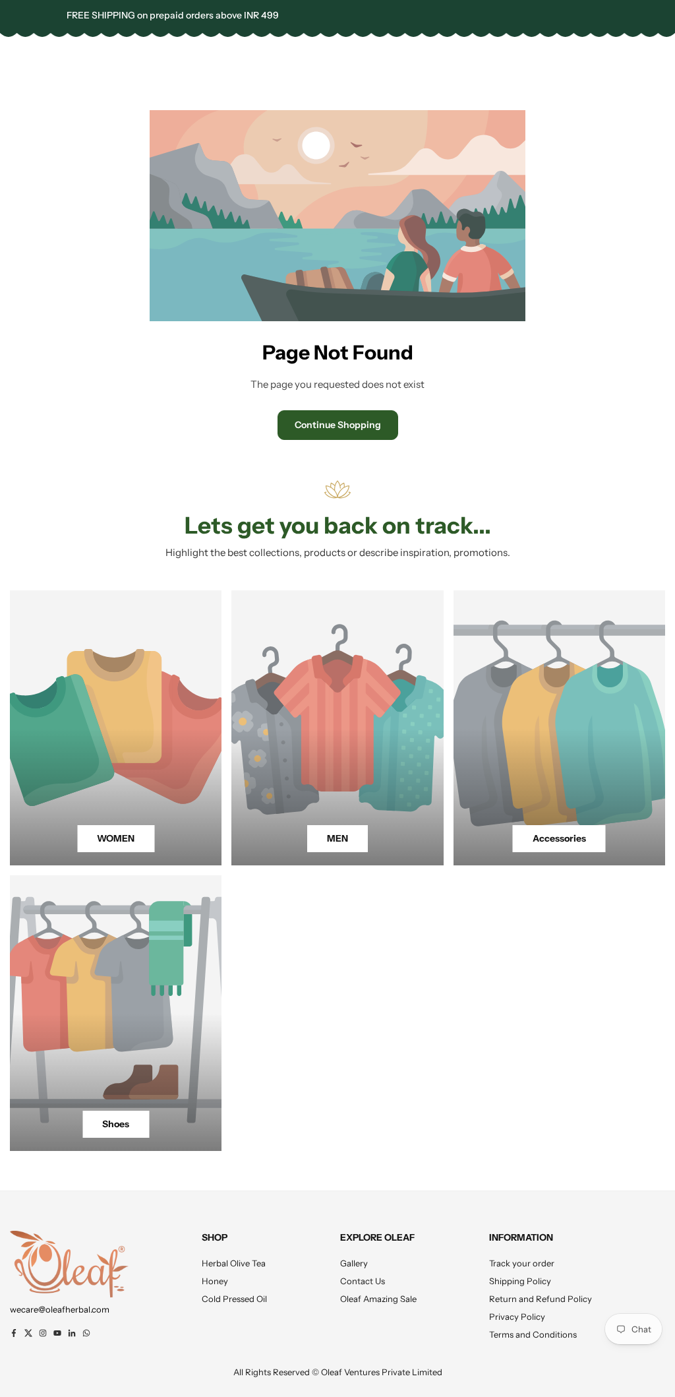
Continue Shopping (338, 425)
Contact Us (362, 1281)
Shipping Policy (520, 1281)
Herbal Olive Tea (234, 1263)
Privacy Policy (517, 1316)
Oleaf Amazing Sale (378, 1298)
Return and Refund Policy (540, 1298)
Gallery (354, 1263)
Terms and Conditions (533, 1334)
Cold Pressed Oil (234, 1298)
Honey (215, 1281)
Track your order (521, 1263)
